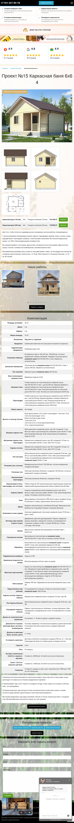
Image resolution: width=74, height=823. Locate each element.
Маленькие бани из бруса (53, 727)
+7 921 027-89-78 (10, 3)
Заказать (63, 219)
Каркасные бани (15, 68)
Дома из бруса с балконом (21, 727)
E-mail (5, 762)
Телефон (5, 754)
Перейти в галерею (37, 307)
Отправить (7, 796)
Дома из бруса (37, 733)
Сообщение (6, 770)
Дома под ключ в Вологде (40, 30)
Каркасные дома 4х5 (37, 727)
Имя (4, 746)
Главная (5, 68)
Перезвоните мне (46, 3)
